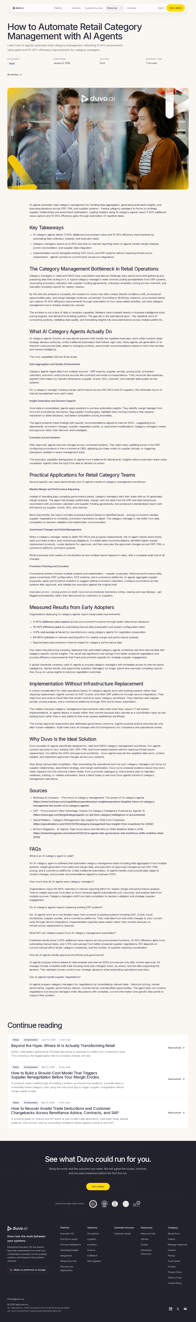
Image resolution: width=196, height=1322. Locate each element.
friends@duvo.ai (15, 1299)
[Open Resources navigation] (121, 8)
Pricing (171, 1255)
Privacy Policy (175, 1272)
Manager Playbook (177, 1244)
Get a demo (176, 8)
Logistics (91, 1239)
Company (131, 8)
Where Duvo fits (68, 1261)
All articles (13, 74)
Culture (171, 1239)
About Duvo (174, 1233)
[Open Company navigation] (140, 8)
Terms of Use (174, 1277)
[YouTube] (185, 1308)
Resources (112, 8)
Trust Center (174, 1261)
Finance (91, 1250)
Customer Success (94, 8)
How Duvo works (69, 1239)
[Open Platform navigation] (66, 8)
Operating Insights (69, 1250)
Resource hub (148, 1233)
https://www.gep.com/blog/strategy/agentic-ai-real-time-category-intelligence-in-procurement (89, 814)
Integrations (66, 1255)
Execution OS (67, 1233)
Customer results (122, 1233)
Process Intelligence (70, 1244)
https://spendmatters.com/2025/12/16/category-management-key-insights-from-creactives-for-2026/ (93, 823)
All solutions (93, 1233)
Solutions (76, 8)
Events (144, 1244)
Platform (58, 8)
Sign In (161, 8)
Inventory (92, 1244)
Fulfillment (92, 1255)
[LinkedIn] (170, 1308)
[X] (178, 1308)
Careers (172, 1250)
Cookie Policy (175, 1283)
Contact (172, 1266)
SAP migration (94, 1261)
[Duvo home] (18, 8)
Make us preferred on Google (30, 1269)
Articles (144, 1239)
